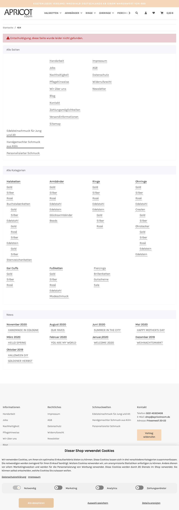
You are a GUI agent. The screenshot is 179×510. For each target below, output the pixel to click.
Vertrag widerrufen (149, 435)
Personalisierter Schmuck (23, 153)
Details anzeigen (151, 502)
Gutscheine (101, 279)
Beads (53, 220)
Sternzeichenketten (19, 259)
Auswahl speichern (98, 502)
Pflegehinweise (59, 81)
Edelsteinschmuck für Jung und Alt (24, 133)
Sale (96, 285)
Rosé (10, 198)
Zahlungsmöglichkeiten (65, 109)
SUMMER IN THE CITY (107, 330)
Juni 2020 (98, 324)
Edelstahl (12, 220)
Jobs (52, 67)
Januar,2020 (100, 337)
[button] (146, 13)
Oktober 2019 (15, 349)
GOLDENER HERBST (20, 360)
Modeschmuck (59, 296)
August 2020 (58, 324)
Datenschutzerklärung (14, 476)
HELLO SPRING (17, 342)
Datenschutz (100, 74)
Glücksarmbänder (61, 215)
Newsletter (99, 88)
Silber (10, 192)
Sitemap (55, 123)
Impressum (99, 60)
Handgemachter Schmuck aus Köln (23, 144)
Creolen (140, 209)
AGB (95, 67)
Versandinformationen (64, 116)
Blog (52, 95)
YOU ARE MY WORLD (63, 342)
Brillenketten (102, 273)
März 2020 (13, 337)
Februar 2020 (58, 337)
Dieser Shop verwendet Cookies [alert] (89, 451)
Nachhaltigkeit (59, 74)
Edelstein (12, 243)
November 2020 (17, 324)
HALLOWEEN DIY (18, 355)
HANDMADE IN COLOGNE (23, 330)
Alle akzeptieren (36, 503)
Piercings (100, 268)
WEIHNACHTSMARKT (150, 342)
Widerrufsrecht (102, 81)
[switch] (17, 488)
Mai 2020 (141, 324)
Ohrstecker (142, 226)
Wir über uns (58, 88)
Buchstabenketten (18, 203)
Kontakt (55, 102)
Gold (9, 187)
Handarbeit (57, 60)
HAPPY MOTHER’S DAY (151, 330)
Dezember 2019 (145, 337)
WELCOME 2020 (104, 342)
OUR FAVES (58, 330)
